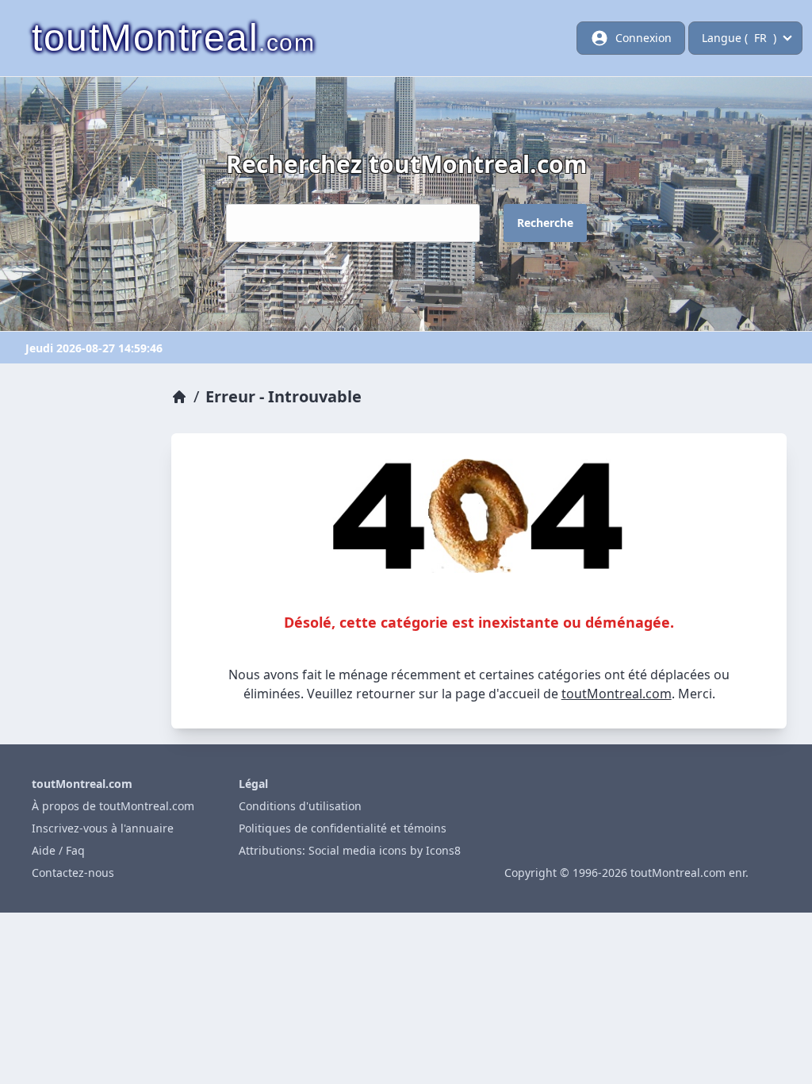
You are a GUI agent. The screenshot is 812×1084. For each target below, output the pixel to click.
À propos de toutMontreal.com (113, 805)
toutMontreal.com (616, 693)
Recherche (545, 222)
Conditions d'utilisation (300, 805)
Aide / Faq (58, 850)
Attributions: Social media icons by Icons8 (350, 850)
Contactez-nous (73, 872)
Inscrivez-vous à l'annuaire (103, 828)
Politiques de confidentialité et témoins (342, 828)
